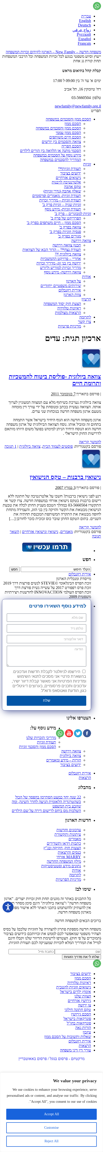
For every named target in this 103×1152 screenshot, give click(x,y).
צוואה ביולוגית (29, 446)
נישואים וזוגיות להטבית (73, 987)
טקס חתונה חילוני (77, 1010)
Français (84, 43)
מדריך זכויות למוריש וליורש (60, 268)
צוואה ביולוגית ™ (68, 254)
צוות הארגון (72, 294)
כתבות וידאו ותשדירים (64, 843)
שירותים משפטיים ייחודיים (60, 286)
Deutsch (84, 25)
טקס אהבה (72, 186)
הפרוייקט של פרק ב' (65, 218)
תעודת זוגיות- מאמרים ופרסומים (56, 196)
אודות (86, 276)
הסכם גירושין (81, 1014)
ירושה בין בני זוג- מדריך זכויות (58, 263)
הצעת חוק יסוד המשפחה (62, 304)
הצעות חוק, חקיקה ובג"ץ (62, 848)
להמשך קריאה (90, 442)
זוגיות (87, 164)
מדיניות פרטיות (69, 326)
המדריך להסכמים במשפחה (60, 160)
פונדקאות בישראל (77, 1018)
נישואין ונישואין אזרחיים (40, 532)
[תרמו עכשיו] (47, 550)
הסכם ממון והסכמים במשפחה (68, 119)
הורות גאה (83, 1028)
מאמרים (66, 532)
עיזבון (87, 1032)
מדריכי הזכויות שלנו (41, 738)
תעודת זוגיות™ (69, 168)
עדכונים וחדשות (68, 830)
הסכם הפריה (71, 146)
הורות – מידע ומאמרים (63, 760)
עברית (86, 16)
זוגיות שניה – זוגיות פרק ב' (61, 204)
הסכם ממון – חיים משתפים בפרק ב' (54, 222)
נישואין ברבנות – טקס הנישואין (65, 477)
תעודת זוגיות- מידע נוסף (63, 209)
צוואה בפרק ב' (70, 227)
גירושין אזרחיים (79, 1000)
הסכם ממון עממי (68, 132)
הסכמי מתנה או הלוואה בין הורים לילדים (50, 150)
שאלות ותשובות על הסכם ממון (67, 1036)
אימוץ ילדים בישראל (75, 992)
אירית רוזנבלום (69, 290)
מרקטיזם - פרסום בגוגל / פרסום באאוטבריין (51, 1058)
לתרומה (85, 317)
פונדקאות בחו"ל (79, 1023)
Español (84, 39)
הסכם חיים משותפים (65, 137)
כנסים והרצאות (69, 852)
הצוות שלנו (82, 996)
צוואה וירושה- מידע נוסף (62, 272)
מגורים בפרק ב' (69, 236)
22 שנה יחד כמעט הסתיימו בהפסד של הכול (48, 797)
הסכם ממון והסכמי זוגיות (37, 746)
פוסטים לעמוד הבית (57, 446)
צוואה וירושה (81, 240)
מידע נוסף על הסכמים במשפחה (57, 155)
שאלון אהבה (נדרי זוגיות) (62, 191)
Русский (84, 34)
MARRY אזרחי (68, 857)
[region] (51, 1112)
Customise (51, 1128)
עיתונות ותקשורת (67, 834)
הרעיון (86, 299)
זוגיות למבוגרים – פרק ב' (72, 214)
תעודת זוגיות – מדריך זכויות (60, 200)
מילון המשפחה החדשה (64, 861)
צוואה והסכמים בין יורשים (61, 142)
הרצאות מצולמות (68, 312)
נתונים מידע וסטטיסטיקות (61, 866)
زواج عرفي (81, 30)
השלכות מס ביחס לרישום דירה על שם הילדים (46, 810)
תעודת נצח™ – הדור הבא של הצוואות (51, 250)
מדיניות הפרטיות (68, 879)
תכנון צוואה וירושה (66, 245)
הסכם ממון (72, 124)
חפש (86, 559)
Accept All (51, 1114)
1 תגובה (10, 446)
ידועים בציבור (70, 173)
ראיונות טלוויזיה (69, 308)
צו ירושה (84, 1005)
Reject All (51, 1141)
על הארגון (73, 281)
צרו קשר (84, 322)
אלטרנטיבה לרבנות (66, 182)
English (85, 20)
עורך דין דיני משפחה (75, 1050)
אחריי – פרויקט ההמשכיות (60, 258)
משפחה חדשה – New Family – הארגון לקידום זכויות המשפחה (53, 52)
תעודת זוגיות (46, 742)
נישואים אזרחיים (68, 178)
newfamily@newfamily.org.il (78, 106)
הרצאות (85, 778)
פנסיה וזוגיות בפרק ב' (65, 232)
